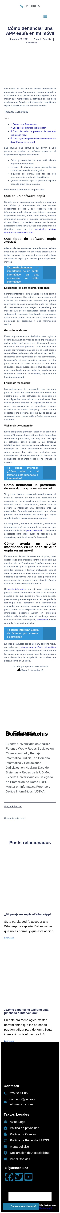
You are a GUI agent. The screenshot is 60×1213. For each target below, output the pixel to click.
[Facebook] (9, 1177)
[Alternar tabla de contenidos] (6, 118)
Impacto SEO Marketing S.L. (39, 1208)
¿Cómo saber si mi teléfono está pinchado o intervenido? (26, 1011)
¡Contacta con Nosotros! (23, 1206)
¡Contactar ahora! (38, 12)
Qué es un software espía (24, 124)
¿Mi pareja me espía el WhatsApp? (28, 914)
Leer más (9, 937)
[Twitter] (19, 1177)
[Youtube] (28, 1177)
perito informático (35, 530)
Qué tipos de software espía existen (29, 128)
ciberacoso (42, 619)
